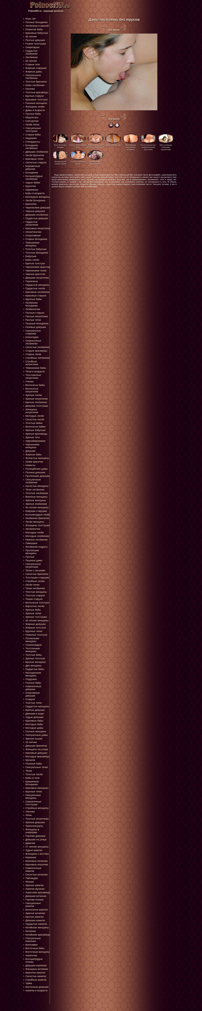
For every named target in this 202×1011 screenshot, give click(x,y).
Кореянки (30, 857)
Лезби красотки (34, 461)
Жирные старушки (35, 68)
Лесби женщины (34, 521)
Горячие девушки (35, 836)
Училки (29, 381)
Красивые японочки (36, 864)
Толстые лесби (34, 774)
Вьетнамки (31, 944)
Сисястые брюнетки (36, 574)
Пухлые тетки (33, 320)
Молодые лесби (34, 416)
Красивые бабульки (36, 33)
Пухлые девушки (35, 40)
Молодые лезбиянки (37, 536)
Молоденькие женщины (33, 674)
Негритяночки (33, 232)
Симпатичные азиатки (33, 869)
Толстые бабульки (35, 249)
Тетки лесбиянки (34, 489)
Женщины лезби (35, 106)
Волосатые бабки (35, 426)
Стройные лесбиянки (37, 358)
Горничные (31, 281)
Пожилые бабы (34, 29)
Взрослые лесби (34, 606)
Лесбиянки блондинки (31, 304)
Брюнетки (31, 204)
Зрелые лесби (33, 395)
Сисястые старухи (35, 162)
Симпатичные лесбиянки (33, 342)
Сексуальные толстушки (33, 129)
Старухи (30, 699)
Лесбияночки (32, 529)
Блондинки (31, 172)
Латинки (30, 88)
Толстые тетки (33, 702)
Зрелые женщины (35, 500)
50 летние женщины (37, 507)
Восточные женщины (37, 952)
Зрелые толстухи (35, 658)
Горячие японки (34, 899)
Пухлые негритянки (36, 316)
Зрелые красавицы (36, 433)
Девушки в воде (34, 713)
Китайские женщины (37, 927)
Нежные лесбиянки (36, 539)
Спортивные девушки (32, 694)
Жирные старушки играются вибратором (95, 146)
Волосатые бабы (35, 385)
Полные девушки (35, 472)
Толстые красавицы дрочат (77, 162)
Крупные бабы (33, 299)
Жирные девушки (35, 624)
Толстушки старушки (37, 577)
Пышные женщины (36, 103)
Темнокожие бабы (35, 368)
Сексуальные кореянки (33, 940)
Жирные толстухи (35, 627)
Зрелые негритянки (36, 398)
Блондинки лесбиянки (31, 147)
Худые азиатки (33, 850)
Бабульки (30, 256)
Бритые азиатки (34, 916)
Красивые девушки (36, 753)
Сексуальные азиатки (33, 904)
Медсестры (31, 117)
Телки (28, 770)
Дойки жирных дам (113, 145)
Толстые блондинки (36, 252)
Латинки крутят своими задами (60, 162)
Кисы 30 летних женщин (60, 146)
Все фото (114, 30)
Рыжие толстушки (35, 43)
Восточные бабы (35, 948)
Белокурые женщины (37, 197)
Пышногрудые (33, 644)
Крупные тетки (33, 791)
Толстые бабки (33, 423)
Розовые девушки (35, 327)
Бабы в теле (32, 778)
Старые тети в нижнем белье (78, 146)
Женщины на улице (36, 749)
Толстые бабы (33, 655)
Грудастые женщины (37, 285)
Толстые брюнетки (36, 81)
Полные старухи (34, 312)
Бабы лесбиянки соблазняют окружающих (166, 147)
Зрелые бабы (33, 609)
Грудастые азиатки (36, 924)
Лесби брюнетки (34, 155)
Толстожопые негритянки (33, 376)
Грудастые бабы (34, 669)
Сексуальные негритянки (33, 565)
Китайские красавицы (37, 934)
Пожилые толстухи (36, 634)
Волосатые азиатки (36, 909)
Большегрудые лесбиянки (34, 177)
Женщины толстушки (37, 525)
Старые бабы (33, 134)
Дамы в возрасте (35, 110)
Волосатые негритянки (31, 390)
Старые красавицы (36, 350)
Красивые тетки (34, 159)
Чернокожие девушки (37, 207)
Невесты (30, 465)
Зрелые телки (33, 613)
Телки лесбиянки (35, 588)
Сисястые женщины (36, 486)
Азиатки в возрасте (36, 990)
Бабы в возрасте (35, 193)
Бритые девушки (35, 710)
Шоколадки (31, 337)
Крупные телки (33, 631)
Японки (29, 881)
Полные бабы (33, 682)
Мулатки (30, 760)
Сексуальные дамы (36, 735)
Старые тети (32, 64)
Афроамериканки (35, 441)
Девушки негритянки (37, 277)
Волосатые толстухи (37, 602)
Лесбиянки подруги (36, 546)
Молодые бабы (34, 724)
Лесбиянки (31, 57)
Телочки (30, 811)
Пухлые (29, 556)
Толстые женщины (36, 592)
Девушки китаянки (35, 896)
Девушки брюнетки (36, 745)
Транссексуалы (34, 826)
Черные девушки (35, 211)
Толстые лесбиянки (36, 493)
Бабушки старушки (36, 511)
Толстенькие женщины (32, 650)
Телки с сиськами (35, 570)
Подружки (31, 679)
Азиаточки (31, 955)
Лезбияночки (32, 309)
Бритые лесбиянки (36, 402)
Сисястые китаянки (36, 874)
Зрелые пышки (33, 738)
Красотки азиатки (35, 972)
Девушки (30, 451)
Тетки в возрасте (35, 371)
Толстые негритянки (37, 818)
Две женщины (33, 665)
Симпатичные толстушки (33, 803)
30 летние (31, 61)
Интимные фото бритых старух (95, 162)
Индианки (31, 138)
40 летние (31, 36)
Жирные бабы (33, 454)
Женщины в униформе (32, 831)
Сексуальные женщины (33, 796)
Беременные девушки (32, 167)
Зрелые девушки (35, 822)
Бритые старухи (34, 96)
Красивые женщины (36, 788)
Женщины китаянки (36, 969)
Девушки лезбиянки (36, 151)
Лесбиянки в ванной (37, 25)
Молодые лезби (34, 532)
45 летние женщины (37, 620)
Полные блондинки (36, 22)
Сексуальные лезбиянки (33, 481)
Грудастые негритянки (31, 223)
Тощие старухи (34, 599)
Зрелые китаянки (35, 913)
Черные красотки (35, 274)
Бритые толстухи (35, 263)
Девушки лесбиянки (36, 214)
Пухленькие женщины (32, 552)
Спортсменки (33, 235)
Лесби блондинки (35, 200)
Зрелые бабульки (35, 430)
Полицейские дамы (36, 468)
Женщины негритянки (31, 411)
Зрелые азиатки (34, 885)
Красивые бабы (34, 720)
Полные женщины (35, 731)
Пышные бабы (33, 763)
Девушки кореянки (36, 965)
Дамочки (30, 843)
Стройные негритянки (31, 363)
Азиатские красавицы (37, 892)
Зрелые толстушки (36, 617)
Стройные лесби (35, 581)
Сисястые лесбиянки (37, 347)
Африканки (31, 189)
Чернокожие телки (35, 270)
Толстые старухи (35, 595)
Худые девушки (34, 717)
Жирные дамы (33, 71)
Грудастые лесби (35, 288)
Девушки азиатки (35, 920)
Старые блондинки (36, 239)
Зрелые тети (32, 437)
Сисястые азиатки (35, 976)
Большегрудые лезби (37, 514)
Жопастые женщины (37, 458)
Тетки (28, 815)
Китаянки (30, 931)
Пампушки (31, 543)
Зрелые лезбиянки (36, 504)
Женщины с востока (37, 853)
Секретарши (32, 47)
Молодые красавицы (37, 756)
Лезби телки (32, 124)
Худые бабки (32, 182)
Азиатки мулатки (35, 889)
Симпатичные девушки (33, 688)
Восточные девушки (37, 987)
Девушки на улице (35, 839)
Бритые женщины (35, 662)
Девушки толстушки (36, 406)
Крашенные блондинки (32, 783)
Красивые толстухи (36, 99)
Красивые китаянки (36, 861)
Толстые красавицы (36, 92)
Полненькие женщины (32, 640)
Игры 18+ (30, 18)
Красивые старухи (35, 295)
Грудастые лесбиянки (31, 52)
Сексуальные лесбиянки (33, 76)
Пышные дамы (33, 560)
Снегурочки (32, 121)
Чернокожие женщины (32, 446)
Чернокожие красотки (37, 267)
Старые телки (33, 354)
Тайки (28, 983)
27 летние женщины (37, 846)
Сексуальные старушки (33, 332)
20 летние (31, 742)
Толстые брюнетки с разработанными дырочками (148, 147)
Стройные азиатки (35, 979)
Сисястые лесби (34, 419)
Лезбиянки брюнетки (37, 518)
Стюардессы (32, 141)
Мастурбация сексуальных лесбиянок (130, 147)
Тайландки (31, 878)
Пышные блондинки (36, 323)
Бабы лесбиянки (34, 85)
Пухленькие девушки (37, 476)
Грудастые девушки (36, 218)
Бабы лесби (32, 259)
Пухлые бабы (33, 113)
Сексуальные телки (36, 767)
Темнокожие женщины (32, 244)
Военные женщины (36, 496)
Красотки (30, 186)
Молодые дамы (34, 728)
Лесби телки (32, 584)
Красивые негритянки (37, 228)
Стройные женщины (37, 808)
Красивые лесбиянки (37, 292)
